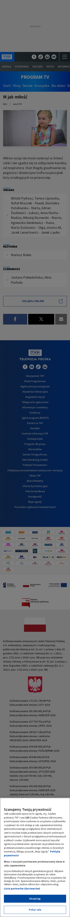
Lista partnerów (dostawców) (22, 888)
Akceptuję (35, 898)
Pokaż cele (35, 909)
